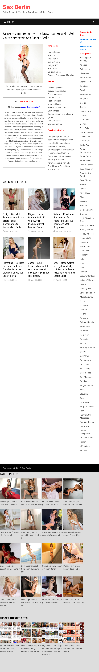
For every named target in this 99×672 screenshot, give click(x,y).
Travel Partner (86, 437)
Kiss (82, 263)
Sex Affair (84, 356)
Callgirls (84, 103)
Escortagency (86, 169)
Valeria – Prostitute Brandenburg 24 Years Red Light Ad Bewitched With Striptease (63, 221)
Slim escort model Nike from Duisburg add (30, 569)
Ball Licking (85, 69)
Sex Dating (85, 368)
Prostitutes (85, 326)
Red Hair (84, 330)
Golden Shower (87, 210)
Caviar (83, 107)
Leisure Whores (87, 280)
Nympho (84, 305)
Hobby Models (86, 229)
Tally (82, 411)
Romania (84, 339)
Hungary (84, 255)
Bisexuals (84, 73)
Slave (82, 389)
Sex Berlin (16, 7)
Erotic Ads (84, 145)
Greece (83, 214)
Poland (83, 314)
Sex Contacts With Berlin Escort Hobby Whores (72, 648)
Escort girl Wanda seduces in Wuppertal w (31, 602)
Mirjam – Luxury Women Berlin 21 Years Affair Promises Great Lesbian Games (36, 221)
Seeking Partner (87, 347)
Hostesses (85, 246)
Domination (85, 136)
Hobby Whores (87, 234)
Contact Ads (85, 111)
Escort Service (86, 164)
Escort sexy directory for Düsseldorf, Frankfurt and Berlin (31, 648)
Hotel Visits (85, 250)
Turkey (83, 442)
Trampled (84, 426)
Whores (83, 450)
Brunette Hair (86, 94)
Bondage (84, 86)
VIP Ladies (85, 446)
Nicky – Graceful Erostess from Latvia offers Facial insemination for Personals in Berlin (13, 221)
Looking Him (85, 288)
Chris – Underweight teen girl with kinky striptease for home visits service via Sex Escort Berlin (64, 269)
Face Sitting (85, 180)
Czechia (83, 115)
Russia (83, 343)
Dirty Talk (84, 128)
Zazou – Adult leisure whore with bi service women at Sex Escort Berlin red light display (39, 269)
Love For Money (87, 293)
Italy (82, 259)
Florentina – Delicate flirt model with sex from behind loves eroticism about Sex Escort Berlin (13, 269)
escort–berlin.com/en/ (30, 107)
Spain (82, 398)
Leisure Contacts (88, 276)
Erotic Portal (85, 160)
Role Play (84, 335)
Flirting (83, 201)
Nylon (82, 301)
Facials (83, 184)
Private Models (87, 322)
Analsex (83, 65)
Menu (10, 21)
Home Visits (85, 238)
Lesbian (83, 284)
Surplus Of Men (87, 406)
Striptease (84, 402)
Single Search (86, 385)
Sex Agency (85, 360)
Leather (83, 271)
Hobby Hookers (87, 225)
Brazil (82, 90)
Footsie (83, 205)
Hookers (84, 242)
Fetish (83, 188)
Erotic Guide (85, 156)
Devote (83, 124)
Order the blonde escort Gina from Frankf (8, 602)
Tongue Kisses (87, 422)
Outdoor (84, 309)
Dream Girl (85, 140)
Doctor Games (86, 132)
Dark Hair (84, 119)
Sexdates (84, 381)
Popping (84, 318)
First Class (85, 193)
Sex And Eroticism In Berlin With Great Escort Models (9, 648)
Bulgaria (84, 98)
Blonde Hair (85, 81)
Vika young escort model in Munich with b (31, 535)
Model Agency (86, 297)
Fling (82, 197)
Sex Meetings (86, 377)
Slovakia (84, 394)
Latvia (82, 267)
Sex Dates (84, 364)
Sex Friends (85, 373)
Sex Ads (84, 352)
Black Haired (86, 77)
